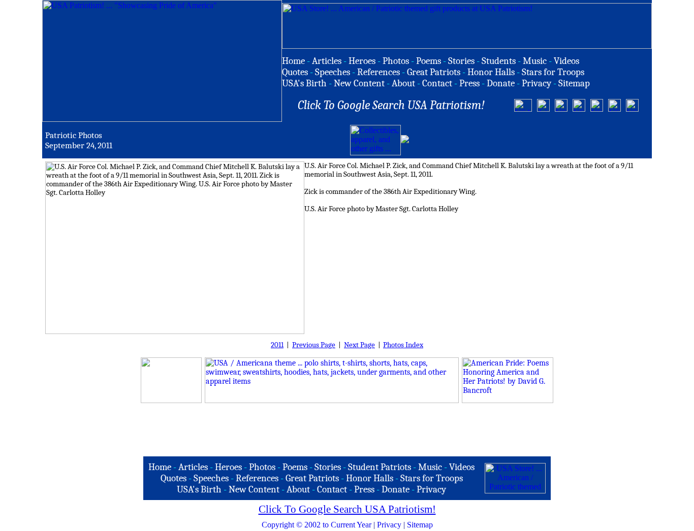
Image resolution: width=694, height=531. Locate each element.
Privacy (389, 524)
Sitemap (420, 524)
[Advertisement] (530, 140)
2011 (277, 345)
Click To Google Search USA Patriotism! (347, 509)
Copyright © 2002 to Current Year (316, 524)
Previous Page (313, 345)
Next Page (359, 345)
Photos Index (403, 345)
